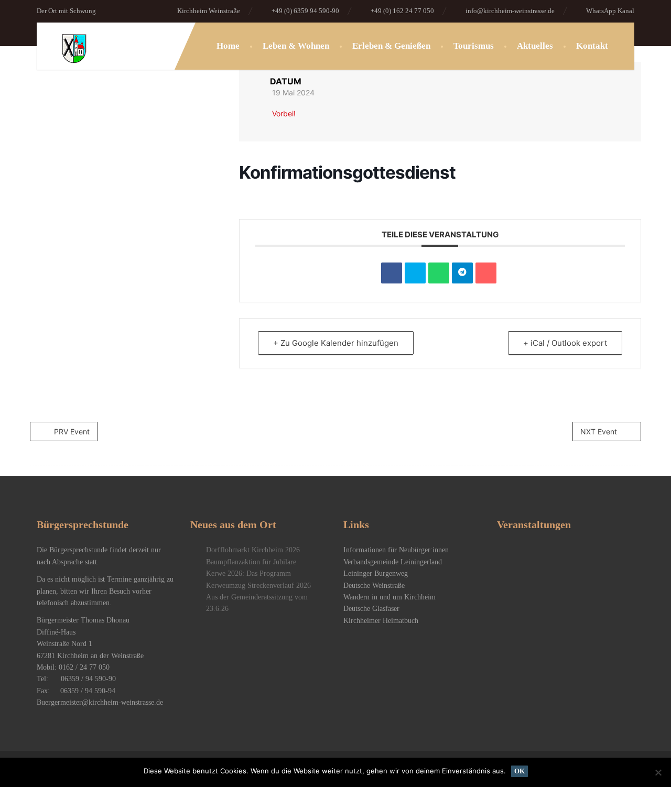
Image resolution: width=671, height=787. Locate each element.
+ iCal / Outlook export (565, 343)
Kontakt (592, 46)
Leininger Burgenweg (375, 573)
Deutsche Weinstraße (374, 585)
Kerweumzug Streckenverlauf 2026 (258, 585)
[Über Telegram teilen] (462, 273)
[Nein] (658, 772)
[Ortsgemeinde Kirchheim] (83, 70)
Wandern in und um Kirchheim (389, 597)
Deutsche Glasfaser (371, 609)
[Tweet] (415, 273)
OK (519, 771)
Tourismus (473, 46)
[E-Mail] (485, 273)
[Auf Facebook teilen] (391, 273)
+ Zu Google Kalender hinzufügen (335, 343)
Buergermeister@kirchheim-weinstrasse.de (100, 702)
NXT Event (598, 431)
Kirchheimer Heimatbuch (380, 621)
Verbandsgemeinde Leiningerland (392, 562)
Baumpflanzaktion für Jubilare (251, 562)
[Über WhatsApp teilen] (438, 273)
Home (228, 46)
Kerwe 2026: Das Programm (248, 573)
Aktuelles (535, 46)
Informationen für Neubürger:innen (396, 550)
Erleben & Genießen (391, 46)
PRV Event (72, 431)
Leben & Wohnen (296, 46)
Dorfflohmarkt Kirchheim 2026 (253, 550)
